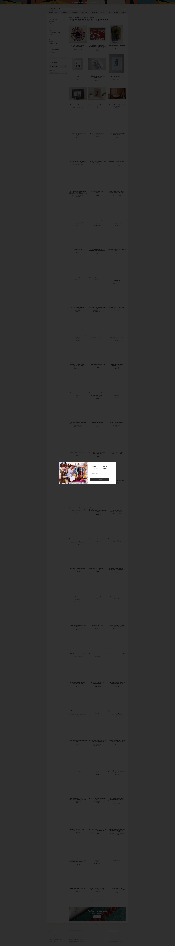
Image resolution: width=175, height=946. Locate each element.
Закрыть (113, 461)
